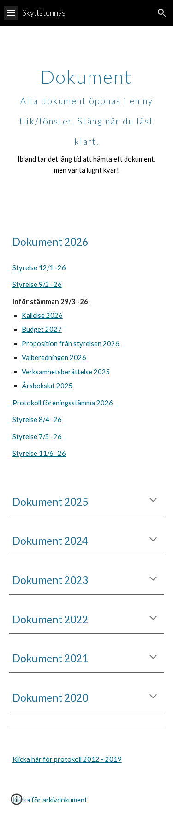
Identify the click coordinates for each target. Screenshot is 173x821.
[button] (11, 12)
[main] (87, 121)
